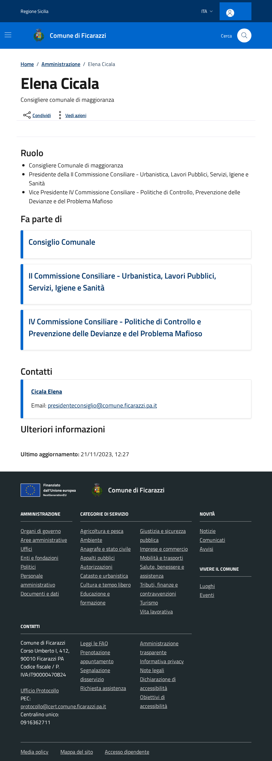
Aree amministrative (44, 540)
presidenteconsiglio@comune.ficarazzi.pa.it (102, 405)
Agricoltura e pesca (101, 531)
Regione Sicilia (34, 11)
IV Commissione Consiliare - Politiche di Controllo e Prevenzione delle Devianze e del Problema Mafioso (115, 327)
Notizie (208, 531)
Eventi (207, 595)
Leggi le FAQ (94, 643)
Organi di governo (41, 531)
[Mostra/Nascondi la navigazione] (8, 35)
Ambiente (91, 540)
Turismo (149, 602)
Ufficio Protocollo (40, 690)
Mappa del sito (76, 752)
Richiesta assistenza (103, 688)
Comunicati (212, 540)
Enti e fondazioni (39, 558)
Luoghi (207, 586)
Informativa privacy (162, 661)
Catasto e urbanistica (104, 576)
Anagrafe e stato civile (105, 549)
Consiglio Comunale (62, 242)
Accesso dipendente (127, 752)
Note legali (152, 670)
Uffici (26, 549)
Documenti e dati (40, 594)
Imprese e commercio (164, 549)
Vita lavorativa (156, 611)
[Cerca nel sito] (244, 36)
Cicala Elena (46, 391)
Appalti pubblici (97, 558)
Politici (28, 567)
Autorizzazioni (96, 567)
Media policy (34, 752)
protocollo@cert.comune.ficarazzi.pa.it (63, 706)
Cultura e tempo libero (105, 585)
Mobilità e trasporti (161, 558)
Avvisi (206, 549)
